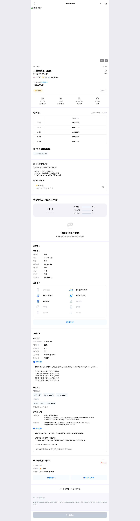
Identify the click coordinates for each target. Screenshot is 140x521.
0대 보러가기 (51, 478)
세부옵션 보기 (70, 322)
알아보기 (103, 90)
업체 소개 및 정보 (88, 478)
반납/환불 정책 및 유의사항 (71, 489)
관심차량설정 (101, 3)
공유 (105, 73)
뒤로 (34, 3)
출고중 (71, 515)
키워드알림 (105, 3)
